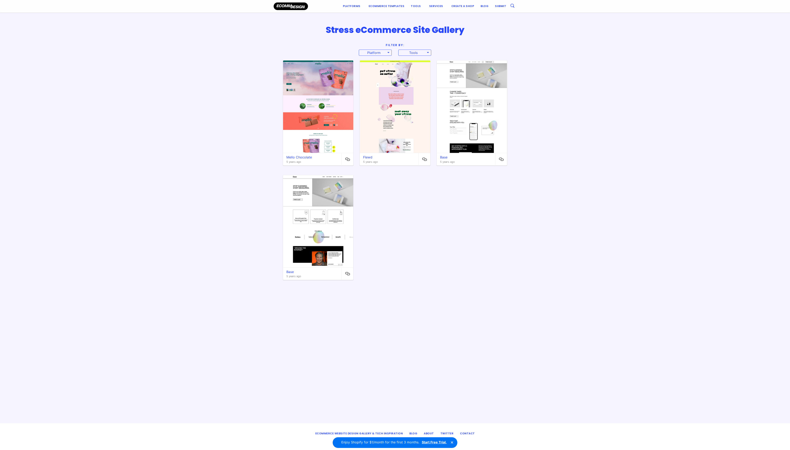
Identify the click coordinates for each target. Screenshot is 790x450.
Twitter (447, 433)
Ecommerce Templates (386, 6)
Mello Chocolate (299, 157)
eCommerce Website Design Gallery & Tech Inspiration (359, 433)
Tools (416, 6)
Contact (467, 433)
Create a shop (462, 6)
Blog (484, 6)
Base (443, 157)
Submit (500, 6)
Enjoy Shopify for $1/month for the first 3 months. (394, 442)
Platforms (351, 6)
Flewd (367, 157)
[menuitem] (352, 6)
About (429, 433)
